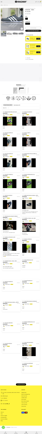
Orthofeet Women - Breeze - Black (11, 260)
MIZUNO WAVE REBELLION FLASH (11, 111)
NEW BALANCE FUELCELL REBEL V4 (30, 153)
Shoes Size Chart (24, 395)
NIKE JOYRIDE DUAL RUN (28, 259)
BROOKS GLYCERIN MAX (28, 363)
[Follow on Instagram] (3, 403)
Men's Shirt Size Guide (25, 401)
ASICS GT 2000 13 (27, 132)
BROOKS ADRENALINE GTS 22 (29, 174)
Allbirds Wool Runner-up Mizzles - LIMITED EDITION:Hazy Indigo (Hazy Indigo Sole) (30, 196)
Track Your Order (24, 402)
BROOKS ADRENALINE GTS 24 (29, 321)
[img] (21, 84)
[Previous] (2, 19)
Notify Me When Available (33, 30)
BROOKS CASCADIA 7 (8, 195)
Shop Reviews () (17, 104)
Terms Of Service (24, 404)
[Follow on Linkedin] (5, 403)
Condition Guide (24, 397)
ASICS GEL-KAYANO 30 (28, 111)
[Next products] (40, 35)
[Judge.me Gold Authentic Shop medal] (18, 98)
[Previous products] (38, 35)
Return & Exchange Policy (25, 394)
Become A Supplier (4, 415)
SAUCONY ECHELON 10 (28, 280)
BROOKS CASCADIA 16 (9, 281)
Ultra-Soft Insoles (33, 44)
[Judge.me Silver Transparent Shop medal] (24, 98)
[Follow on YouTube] (7, 403)
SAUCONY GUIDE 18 (8, 343)
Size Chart (28, 13)
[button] (15, 89)
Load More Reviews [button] (21, 384)
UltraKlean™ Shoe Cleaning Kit (33, 51)
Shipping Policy (23, 392)
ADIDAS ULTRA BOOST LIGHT (10, 237)
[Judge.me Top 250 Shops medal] (29, 98)
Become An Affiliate (4, 419)
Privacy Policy (23, 406)
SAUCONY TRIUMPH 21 (9, 174)
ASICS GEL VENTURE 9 (9, 322)
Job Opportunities (4, 417)
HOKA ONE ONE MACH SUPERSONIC (30, 301)
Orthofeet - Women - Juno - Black (30, 218)
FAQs (2, 413)
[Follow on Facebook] (1, 403)
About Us (2, 412)
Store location (23, 399)
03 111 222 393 (5, 400)
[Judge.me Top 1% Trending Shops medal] (34, 98)
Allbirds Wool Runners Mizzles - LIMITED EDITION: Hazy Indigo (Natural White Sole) (11, 303)
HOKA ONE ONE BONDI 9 (28, 342)
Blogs (2, 420)
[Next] (22, 19)
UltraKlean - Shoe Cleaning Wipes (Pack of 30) (33, 38)
